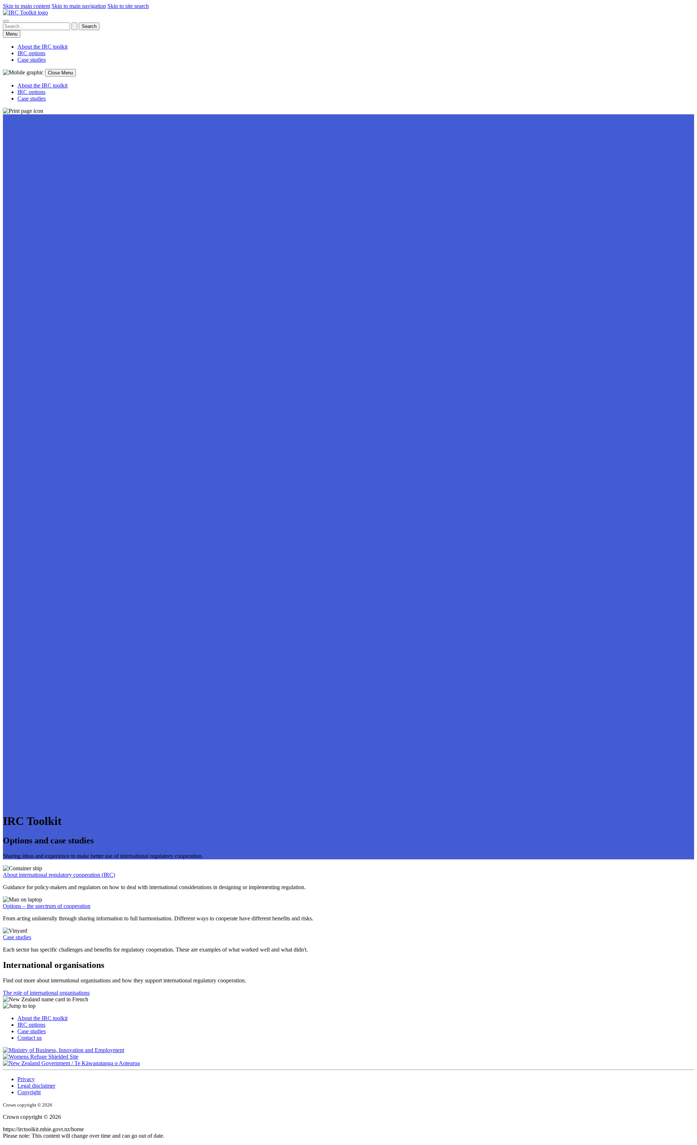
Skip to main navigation (79, 6)
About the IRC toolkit (42, 1018)
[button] (348, 1006)
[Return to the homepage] (25, 12)
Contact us (29, 1038)
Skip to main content (26, 6)
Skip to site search (128, 6)
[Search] (6, 21)
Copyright (29, 1092)
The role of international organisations (46, 993)
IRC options (31, 1025)
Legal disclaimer (36, 1086)
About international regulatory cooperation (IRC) (59, 875)
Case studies (17, 937)
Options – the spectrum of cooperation (46, 906)
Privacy (26, 1079)
